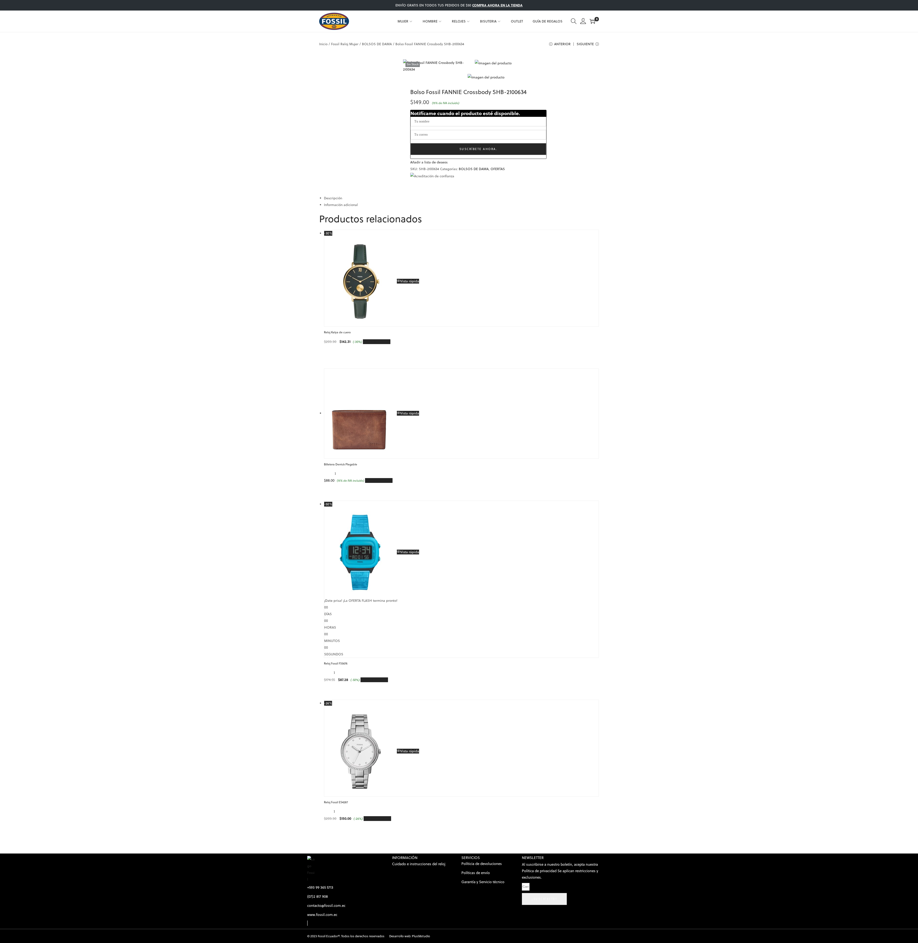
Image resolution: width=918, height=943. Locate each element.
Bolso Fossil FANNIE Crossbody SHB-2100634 (468, 92)
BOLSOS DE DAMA (377, 44)
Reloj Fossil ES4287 (336, 802)
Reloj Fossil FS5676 (335, 663)
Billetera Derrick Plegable (340, 464)
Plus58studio (421, 936)
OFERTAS (498, 169)
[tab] (461, 198)
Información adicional (341, 204)
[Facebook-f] (307, 923)
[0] (592, 21)
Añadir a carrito (378, 341)
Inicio (323, 44)
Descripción (333, 198)
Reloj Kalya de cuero (337, 332)
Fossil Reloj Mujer (344, 44)
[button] (429, 162)
